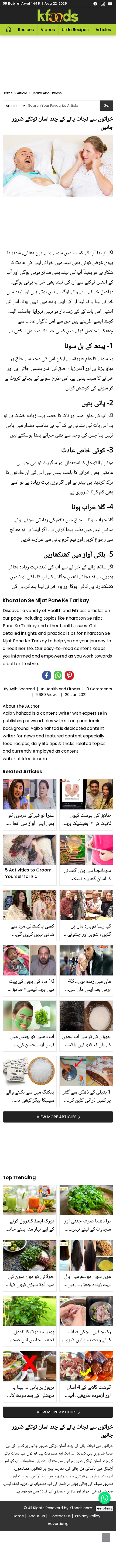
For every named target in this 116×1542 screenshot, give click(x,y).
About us (36, 1516)
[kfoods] (58, 15)
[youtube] (110, 3)
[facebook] (95, 3)
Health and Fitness (63, 689)
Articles (103, 29)
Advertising (58, 1523)
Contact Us (60, 1516)
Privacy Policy (87, 1516)
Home (18, 1516)
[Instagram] (102, 3)
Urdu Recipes (75, 29)
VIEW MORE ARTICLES (56, 1117)
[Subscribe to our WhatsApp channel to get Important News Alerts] (104, 1498)
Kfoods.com (81, 1508)
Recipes (26, 29)
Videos (48, 29)
